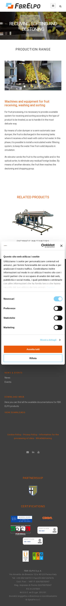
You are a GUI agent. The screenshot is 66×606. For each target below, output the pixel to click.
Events (8, 382)
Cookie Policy (14, 434)
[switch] (58, 308)
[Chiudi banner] (61, 246)
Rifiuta (33, 358)
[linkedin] (33, 452)
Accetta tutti (33, 349)
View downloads (15, 412)
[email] (27, 452)
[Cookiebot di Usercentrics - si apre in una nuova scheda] (41, 246)
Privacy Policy (30, 434)
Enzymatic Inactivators (33, 241)
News (7, 377)
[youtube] (38, 452)
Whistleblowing (44, 438)
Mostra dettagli (48, 340)
